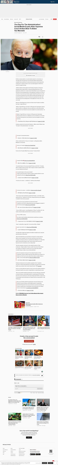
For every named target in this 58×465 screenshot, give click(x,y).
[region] (29, 463)
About (11, 448)
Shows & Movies (6, 19)
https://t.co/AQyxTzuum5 (36, 190)
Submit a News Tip (21, 455)
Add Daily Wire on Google (31, 75)
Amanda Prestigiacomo (18, 32)
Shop (3, 452)
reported (39, 266)
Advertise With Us (13, 449)
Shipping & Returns (21, 452)
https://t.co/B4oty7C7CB (34, 257)
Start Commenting (29, 341)
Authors (12, 451)
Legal (20, 449)
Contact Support (13, 454)
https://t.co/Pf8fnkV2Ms (32, 227)
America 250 (16, 19)
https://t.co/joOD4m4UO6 (22, 218)
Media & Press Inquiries (22, 451)
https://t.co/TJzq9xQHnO (30, 145)
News (2, 19)
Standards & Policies (22, 454)
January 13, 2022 (41, 121)
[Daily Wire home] (29, 19)
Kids (3, 454)
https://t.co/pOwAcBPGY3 (29, 160)
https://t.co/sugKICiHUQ (30, 204)
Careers (12, 452)
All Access (11, 19)
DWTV (20, 19)
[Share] (43, 37)
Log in (34, 344)
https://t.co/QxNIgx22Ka (30, 175)
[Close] (57, 463)
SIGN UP (55, 19)
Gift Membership (13, 455)
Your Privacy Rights (22, 448)
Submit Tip (29, 437)
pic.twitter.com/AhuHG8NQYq (32, 287)
